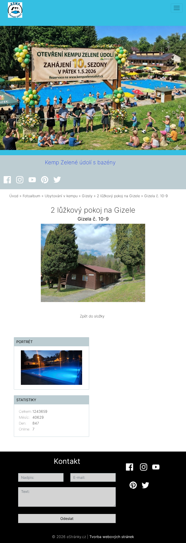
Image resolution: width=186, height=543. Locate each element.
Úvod (13, 196)
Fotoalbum (31, 196)
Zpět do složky (92, 316)
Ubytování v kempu (61, 196)
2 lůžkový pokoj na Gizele (118, 196)
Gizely (87, 196)
